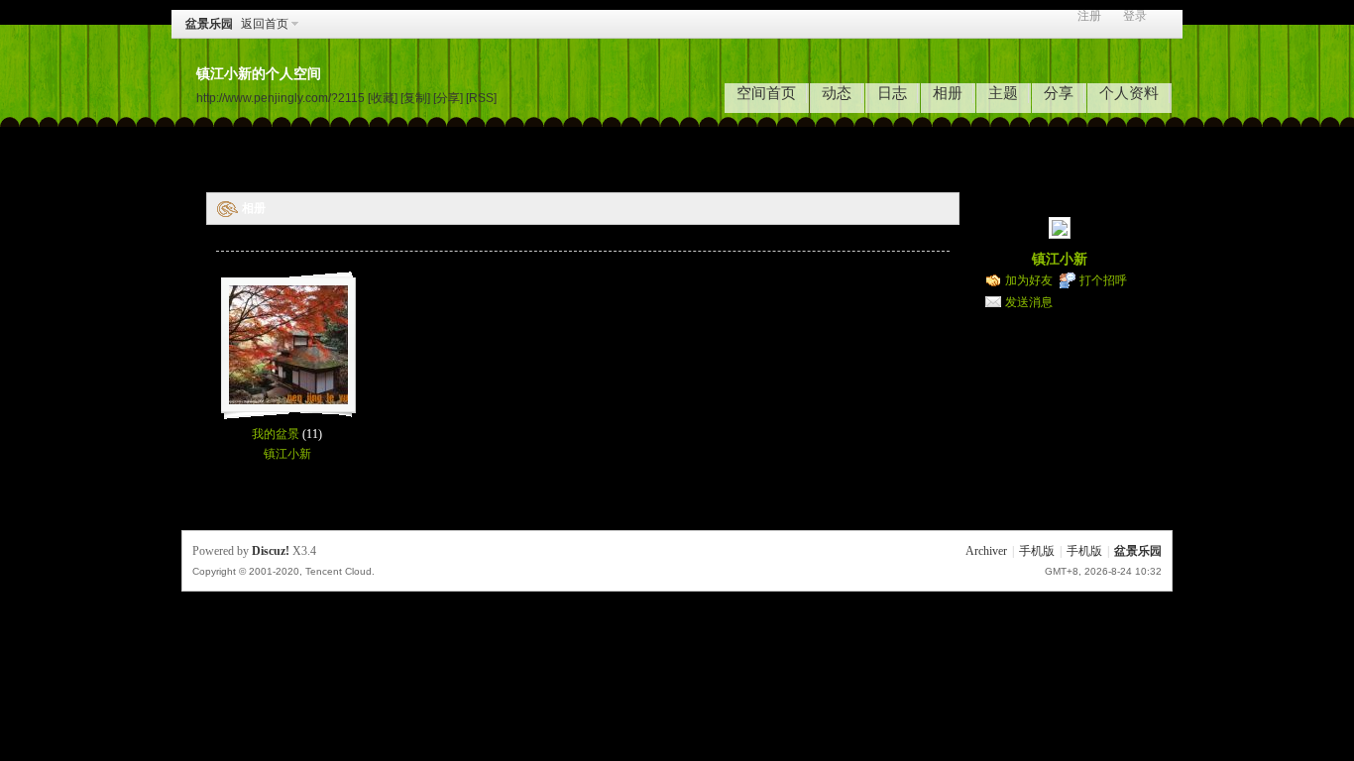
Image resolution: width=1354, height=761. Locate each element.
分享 (1058, 93)
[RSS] (481, 97)
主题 (1003, 93)
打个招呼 (1103, 280)
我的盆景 (275, 434)
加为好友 (1029, 280)
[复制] (415, 97)
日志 (892, 93)
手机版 (1037, 551)
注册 (1089, 16)
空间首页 (766, 93)
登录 (1135, 16)
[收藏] (382, 97)
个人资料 (1129, 93)
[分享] (448, 97)
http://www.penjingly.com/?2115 (280, 97)
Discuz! (270, 551)
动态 (836, 93)
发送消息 (1029, 302)
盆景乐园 (209, 24)
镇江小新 (287, 454)
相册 (947, 93)
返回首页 (264, 24)
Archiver (986, 551)
